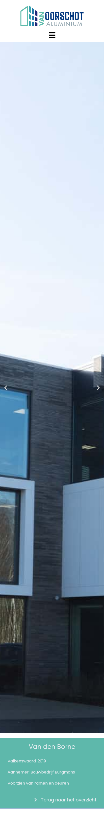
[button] (6, 387)
